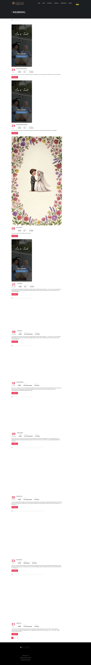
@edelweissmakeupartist (25, 659)
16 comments (36, 385)
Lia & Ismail (19, 283)
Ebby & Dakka (20, 432)
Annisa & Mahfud (19, 382)
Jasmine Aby (18, 623)
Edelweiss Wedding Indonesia (25, 657)
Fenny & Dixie (19, 227)
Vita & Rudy (19, 330)
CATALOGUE (56, 3)
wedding (19, 71)
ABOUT (43, 3)
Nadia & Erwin (19, 496)
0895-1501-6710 (26, 655)
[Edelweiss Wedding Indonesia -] (17, 3)
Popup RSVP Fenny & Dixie (21, 124)
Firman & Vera (19, 559)
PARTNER (70, 3)
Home (12, 19)
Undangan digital (29, 385)
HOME (39, 3)
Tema (24, 71)
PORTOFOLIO (49, 3)
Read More (15, 77)
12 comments (36, 626)
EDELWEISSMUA (63, 3)
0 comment (31, 71)
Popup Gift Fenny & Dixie (21, 68)
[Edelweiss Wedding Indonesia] (24, 650)
